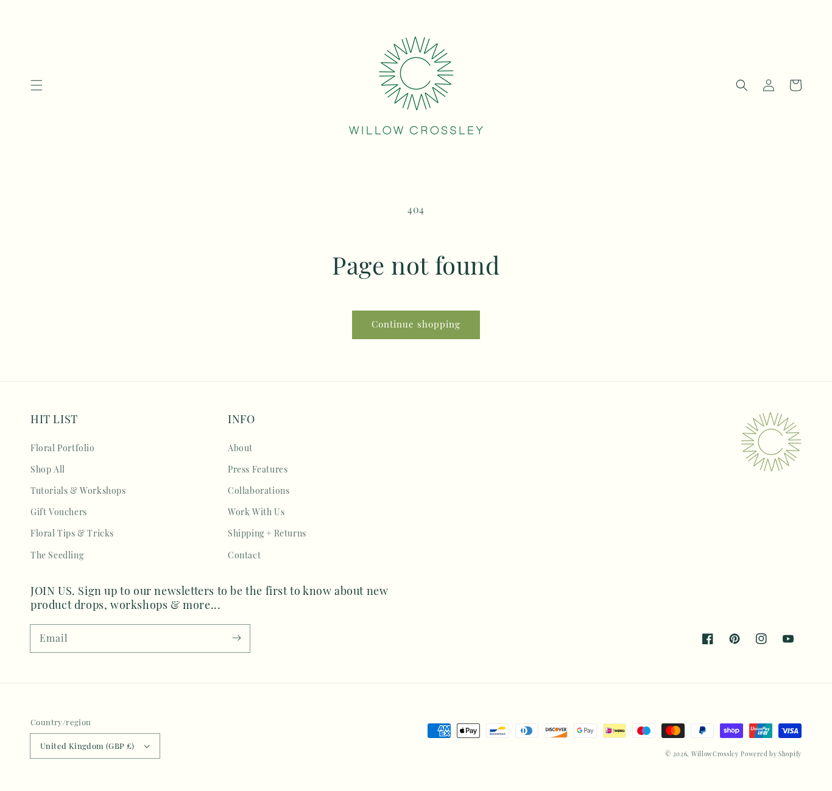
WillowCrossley (715, 754)
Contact (244, 555)
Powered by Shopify (771, 754)
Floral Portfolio (62, 448)
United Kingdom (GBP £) (87, 745)
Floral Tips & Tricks (72, 533)
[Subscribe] (236, 638)
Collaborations (258, 490)
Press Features (257, 469)
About (240, 448)
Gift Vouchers (58, 512)
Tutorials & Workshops (78, 490)
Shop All (47, 469)
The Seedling (56, 555)
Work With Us (256, 512)
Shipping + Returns (267, 533)
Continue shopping (416, 324)
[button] (36, 85)
